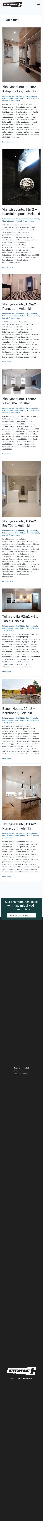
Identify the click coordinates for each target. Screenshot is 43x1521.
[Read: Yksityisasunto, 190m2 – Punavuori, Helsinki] (21, 793)
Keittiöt (20, 96)
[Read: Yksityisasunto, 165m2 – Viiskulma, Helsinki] (21, 381)
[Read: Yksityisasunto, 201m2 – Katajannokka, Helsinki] (21, 55)
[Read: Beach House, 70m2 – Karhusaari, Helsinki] (21, 691)
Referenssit (19, 1071)
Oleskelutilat (33, 98)
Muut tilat (20, 98)
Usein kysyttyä (20, 1074)
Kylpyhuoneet (31, 96)
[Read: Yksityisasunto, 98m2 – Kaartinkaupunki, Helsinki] (21, 177)
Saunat (5, 101)
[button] (38, 5)
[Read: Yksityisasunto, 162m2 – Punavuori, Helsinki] (21, 287)
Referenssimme (8, 96)
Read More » (7, 142)
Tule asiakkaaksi (21, 1068)
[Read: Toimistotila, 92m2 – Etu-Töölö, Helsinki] (21, 600)
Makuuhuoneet (8, 98)
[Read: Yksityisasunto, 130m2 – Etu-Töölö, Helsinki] (21, 489)
